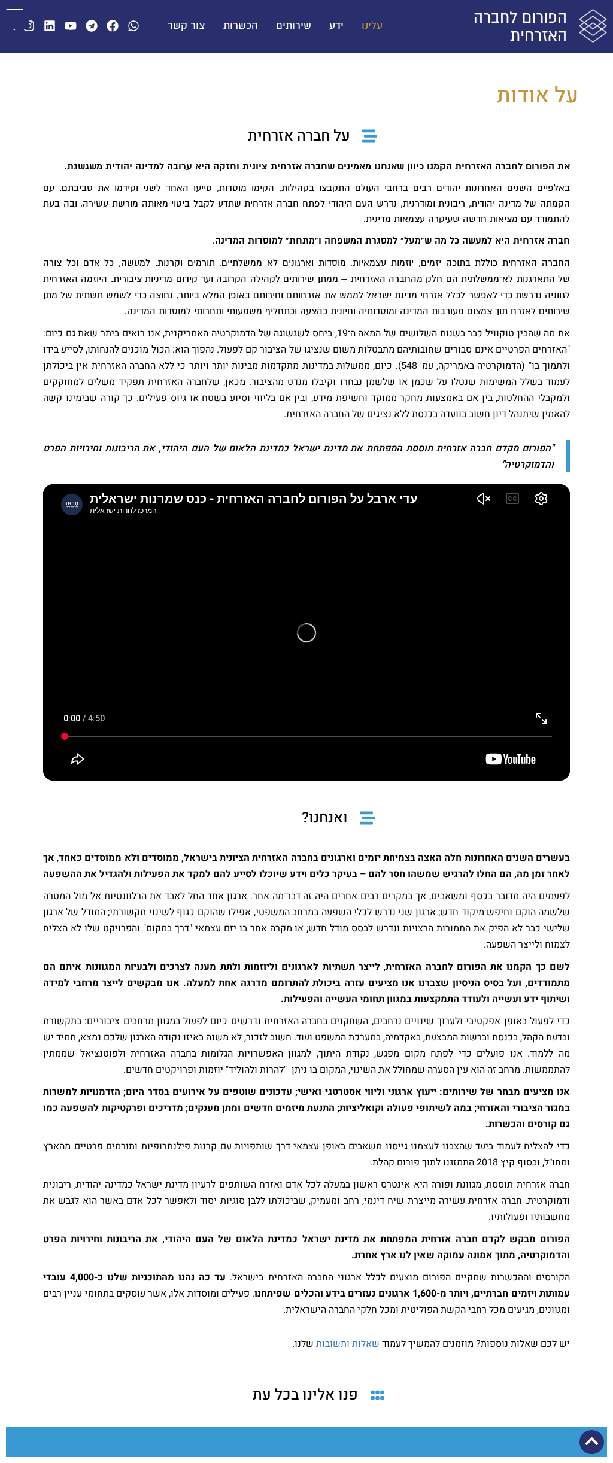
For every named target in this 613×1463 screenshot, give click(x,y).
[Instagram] (29, 26)
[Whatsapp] (133, 26)
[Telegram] (92, 26)
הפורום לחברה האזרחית (520, 26)
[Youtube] (71, 26)
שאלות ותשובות (348, 1344)
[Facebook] (113, 26)
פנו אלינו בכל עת (305, 1395)
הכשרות (240, 26)
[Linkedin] (50, 26)
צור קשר (186, 26)
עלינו (372, 26)
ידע (336, 26)
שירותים (293, 26)
